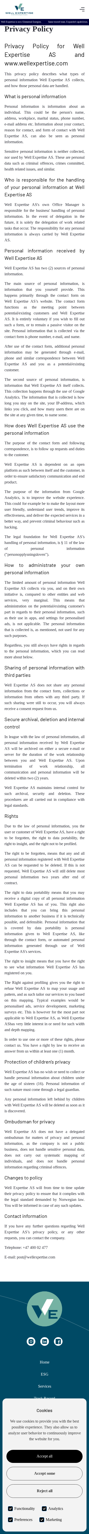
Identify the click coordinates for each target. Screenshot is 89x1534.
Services (44, 1386)
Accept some (44, 1473)
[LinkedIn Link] (44, 1341)
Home (44, 1362)
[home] (19, 9)
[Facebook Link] (58, 1341)
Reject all (44, 1491)
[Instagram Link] (31, 1341)
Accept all (44, 1456)
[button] (82, 9)
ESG (44, 1374)
